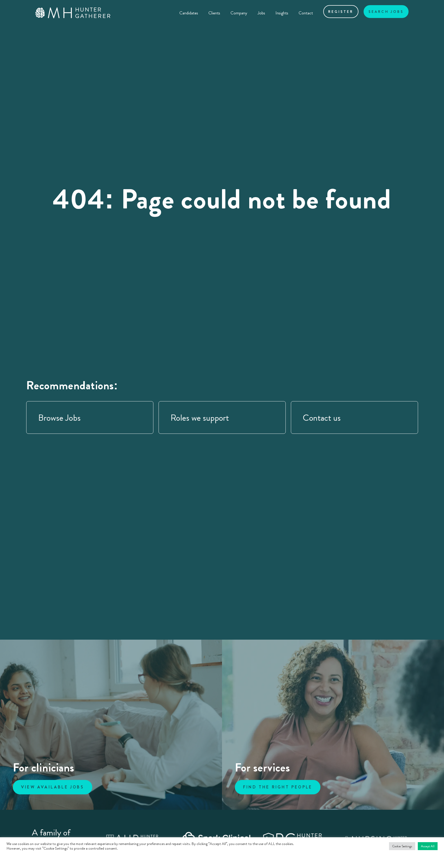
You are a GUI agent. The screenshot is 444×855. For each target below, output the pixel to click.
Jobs (261, 13)
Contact (306, 13)
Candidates (188, 13)
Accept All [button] (427, 846)
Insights (281, 13)
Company (238, 13)
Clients (214, 13)
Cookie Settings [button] (402, 846)
